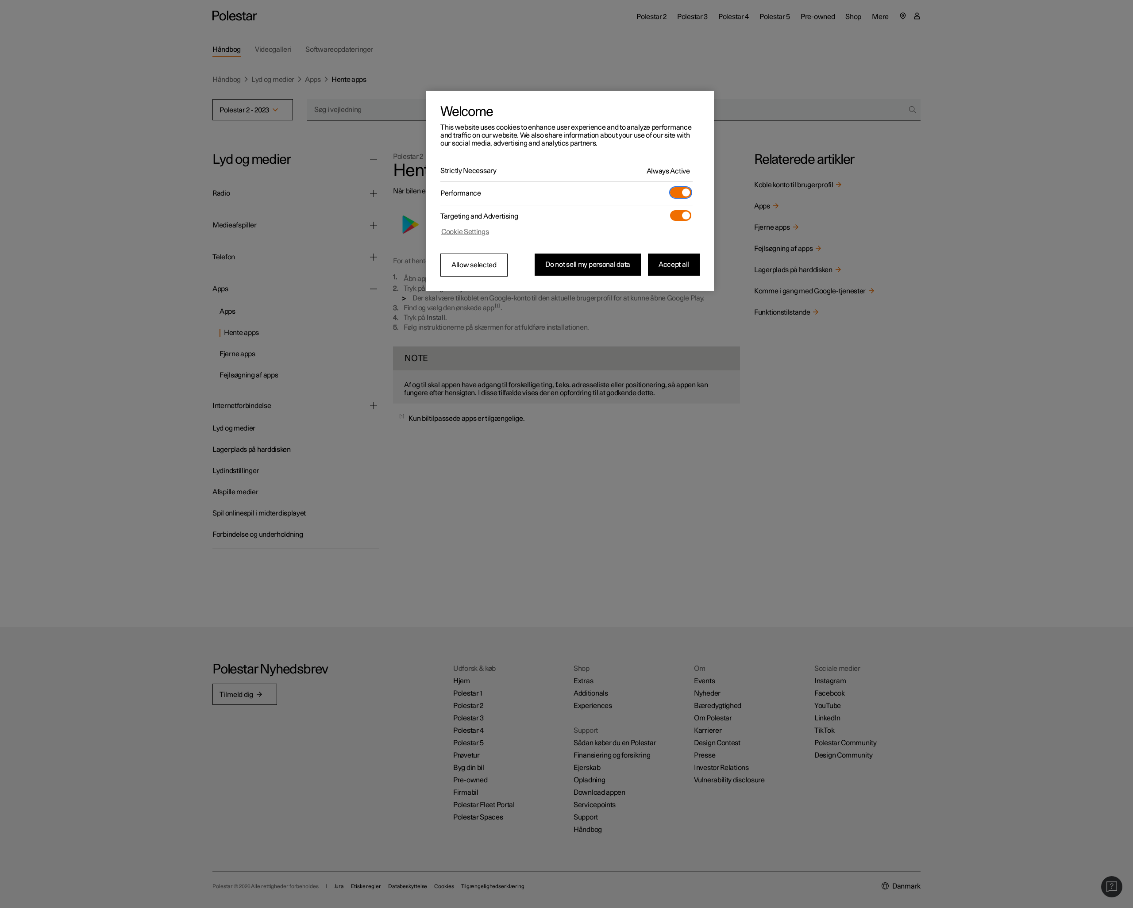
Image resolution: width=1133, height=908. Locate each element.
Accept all (674, 264)
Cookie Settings (465, 231)
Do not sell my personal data (587, 264)
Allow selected (474, 265)
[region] (570, 191)
